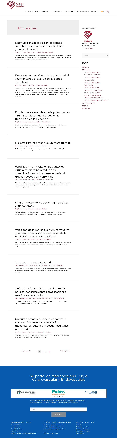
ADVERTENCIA (86, 108)
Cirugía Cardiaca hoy (21, 52)
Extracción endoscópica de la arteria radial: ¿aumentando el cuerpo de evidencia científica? (42, 79)
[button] (54, 396)
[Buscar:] (95, 55)
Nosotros (28, 11)
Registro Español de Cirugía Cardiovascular (23, 433)
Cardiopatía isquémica (21, 265)
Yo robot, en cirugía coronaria (33, 262)
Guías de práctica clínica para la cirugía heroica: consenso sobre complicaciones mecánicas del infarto (40, 292)
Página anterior (25, 351)
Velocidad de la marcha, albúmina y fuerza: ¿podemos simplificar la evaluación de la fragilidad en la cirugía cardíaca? (42, 233)
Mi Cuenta (94, 11)
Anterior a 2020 (15, 425)
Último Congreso (16, 427)
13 (49, 352)
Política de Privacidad (82, 427)
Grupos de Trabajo (69, 11)
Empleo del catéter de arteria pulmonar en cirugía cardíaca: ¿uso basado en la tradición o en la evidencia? (42, 116)
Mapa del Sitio (80, 433)
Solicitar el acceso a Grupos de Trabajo (55, 429)
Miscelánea (31, 52)
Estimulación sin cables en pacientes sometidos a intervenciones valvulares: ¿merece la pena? (39, 46)
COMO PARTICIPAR (88, 103)
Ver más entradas (87, 48)
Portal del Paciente (83, 11)
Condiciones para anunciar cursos (53, 425)
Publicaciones (46, 11)
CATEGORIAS (86, 70)
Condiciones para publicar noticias (53, 427)
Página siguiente (66, 351)
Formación (57, 11)
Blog (36, 11)
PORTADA (85, 67)
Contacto (79, 425)
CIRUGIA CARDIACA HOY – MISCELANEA (96, 100)
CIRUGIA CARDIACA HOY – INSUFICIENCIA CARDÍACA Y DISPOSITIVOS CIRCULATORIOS (94, 95)
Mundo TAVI (14, 431)
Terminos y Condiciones (83, 429)
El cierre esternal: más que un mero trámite (43, 142)
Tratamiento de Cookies (83, 431)
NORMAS (85, 106)
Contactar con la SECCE (51, 433)
